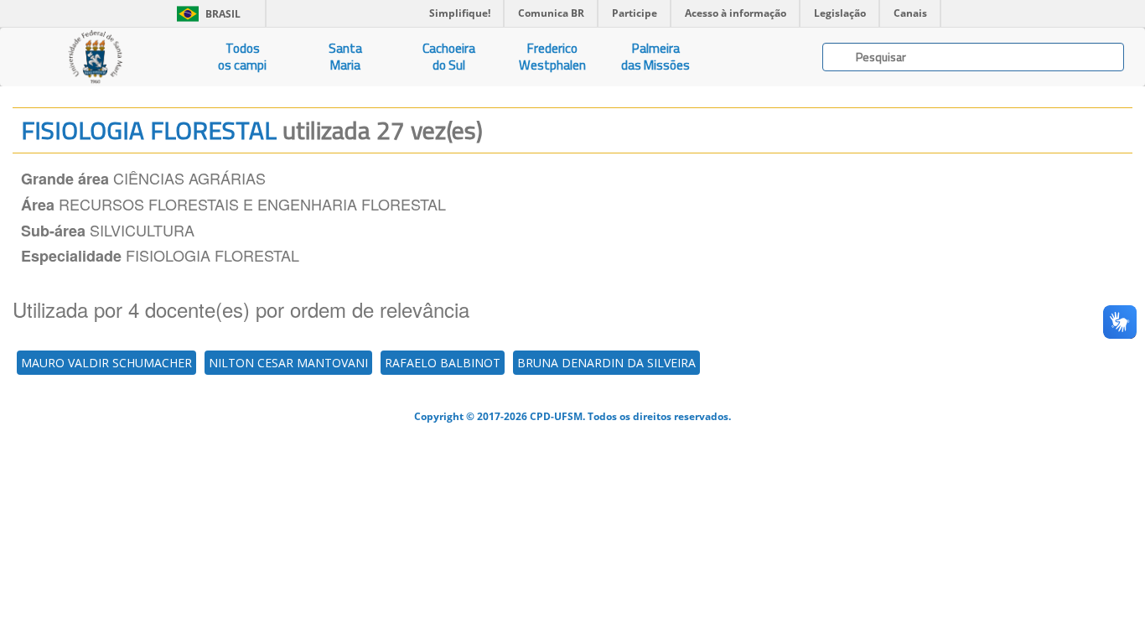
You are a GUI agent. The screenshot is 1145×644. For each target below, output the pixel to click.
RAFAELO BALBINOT (442, 363)
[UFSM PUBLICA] (95, 57)
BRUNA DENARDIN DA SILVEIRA (606, 363)
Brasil (205, 14)
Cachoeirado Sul (448, 57)
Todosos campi (242, 57)
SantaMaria (345, 57)
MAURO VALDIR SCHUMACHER (106, 363)
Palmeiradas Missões (655, 57)
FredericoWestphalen (552, 57)
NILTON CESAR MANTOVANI (288, 363)
